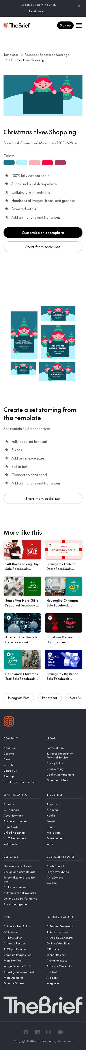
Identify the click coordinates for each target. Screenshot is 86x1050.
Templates (11, 54)
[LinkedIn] (37, 1032)
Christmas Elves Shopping (26, 60)
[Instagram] (48, 1032)
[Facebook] (25, 1032)
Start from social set (42, 246)
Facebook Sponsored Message (47, 54)
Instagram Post (18, 697)
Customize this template (43, 232)
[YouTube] (60, 1032)
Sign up (65, 25)
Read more (36, 11)
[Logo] (9, 722)
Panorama (49, 697)
